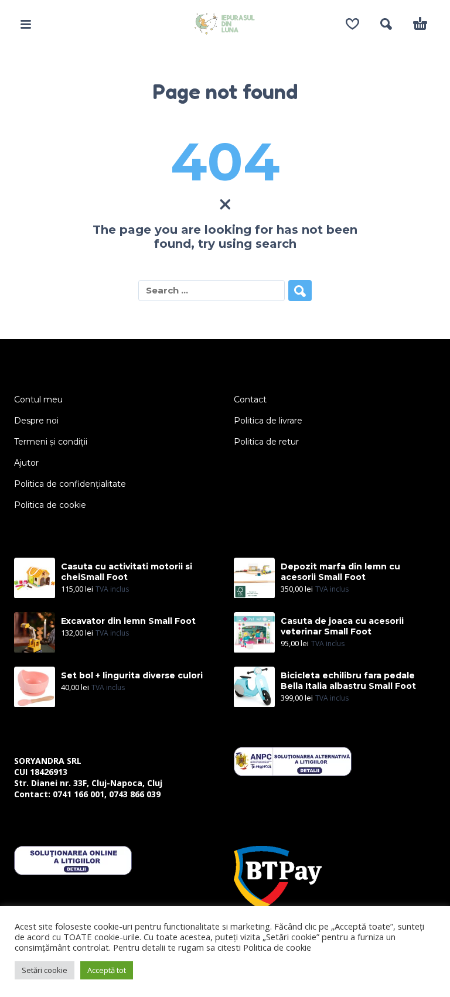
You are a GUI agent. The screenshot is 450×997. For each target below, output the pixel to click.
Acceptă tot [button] (106, 970)
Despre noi (36, 420)
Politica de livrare (268, 420)
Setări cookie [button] (44, 970)
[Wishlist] (352, 24)
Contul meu (38, 399)
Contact (250, 399)
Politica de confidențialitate (70, 484)
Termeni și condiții (50, 441)
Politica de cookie (50, 505)
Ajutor (26, 462)
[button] (25, 24)
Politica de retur (266, 441)
